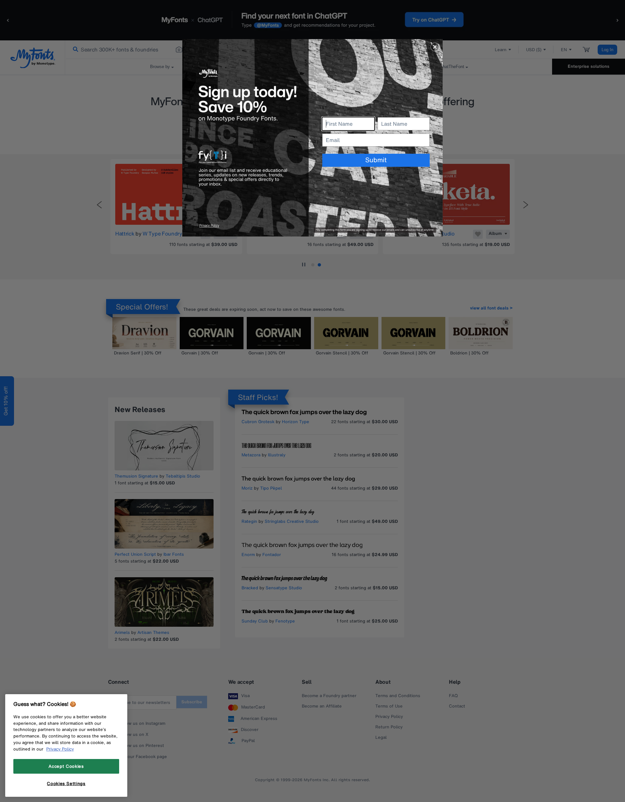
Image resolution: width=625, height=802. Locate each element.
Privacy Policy (60, 749)
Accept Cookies (66, 766)
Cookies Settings (66, 783)
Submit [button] (376, 160)
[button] (435, 47)
